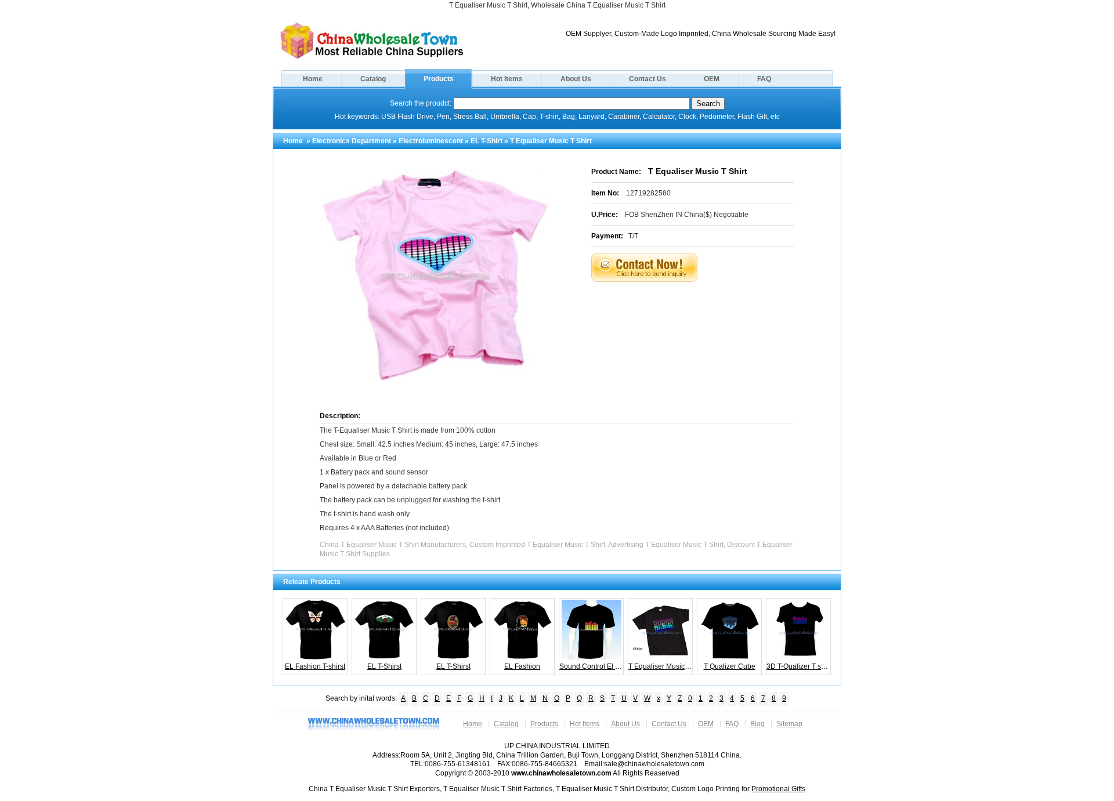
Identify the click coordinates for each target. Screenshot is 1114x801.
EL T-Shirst (384, 666)
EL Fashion (522, 666)
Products (439, 79)
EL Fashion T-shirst (315, 666)
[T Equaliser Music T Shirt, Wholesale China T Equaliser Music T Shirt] (371, 58)
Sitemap (789, 723)
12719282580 (648, 193)
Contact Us (647, 79)
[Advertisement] (707, 310)
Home (313, 79)
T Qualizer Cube (729, 666)
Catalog (373, 79)
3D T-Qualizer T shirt (798, 666)
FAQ (764, 79)
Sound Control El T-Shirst (591, 666)
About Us (575, 79)
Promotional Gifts (778, 789)
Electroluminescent (431, 141)
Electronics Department (351, 141)
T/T (633, 236)
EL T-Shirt (486, 141)
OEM (711, 79)
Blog (757, 723)
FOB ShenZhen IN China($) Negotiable (686, 215)
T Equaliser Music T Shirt (660, 666)
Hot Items (507, 79)
